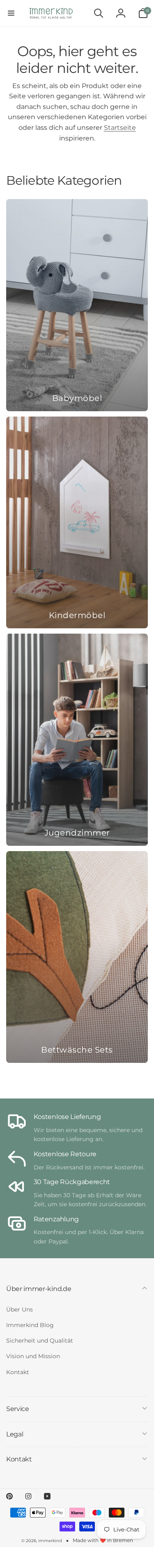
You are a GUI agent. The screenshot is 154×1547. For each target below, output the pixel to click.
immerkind (50, 1540)
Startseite (120, 127)
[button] (11, 13)
